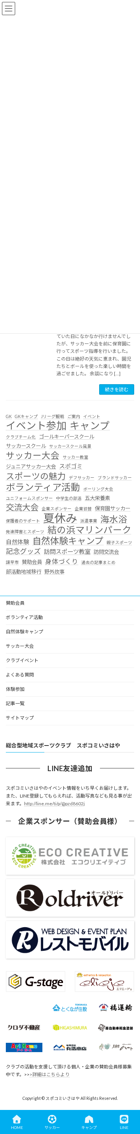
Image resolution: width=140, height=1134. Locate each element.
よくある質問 (20, 675)
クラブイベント (22, 660)
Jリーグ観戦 (52, 416)
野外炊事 (54, 572)
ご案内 (73, 416)
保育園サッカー (112, 508)
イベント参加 (36, 425)
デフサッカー (81, 477)
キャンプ (90, 425)
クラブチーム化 (21, 436)
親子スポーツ (119, 542)
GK (9, 416)
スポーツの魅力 (36, 476)
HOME (17, 1127)
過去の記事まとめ (98, 562)
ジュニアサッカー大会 (31, 466)
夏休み (60, 518)
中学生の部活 (69, 498)
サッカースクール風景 (70, 446)
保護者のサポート (23, 520)
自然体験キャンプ (67, 541)
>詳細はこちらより (50, 1074)
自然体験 (17, 541)
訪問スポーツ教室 (67, 551)
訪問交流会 (106, 552)
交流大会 (22, 507)
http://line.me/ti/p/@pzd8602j (54, 803)
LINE (124, 1127)
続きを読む (116, 389)
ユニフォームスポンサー (29, 498)
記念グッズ (23, 551)
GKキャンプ (26, 416)
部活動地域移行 (23, 572)
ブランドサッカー (115, 477)
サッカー (52, 1127)
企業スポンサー (57, 508)
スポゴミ (70, 466)
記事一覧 (15, 703)
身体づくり (61, 561)
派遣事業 (88, 520)
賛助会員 (32, 562)
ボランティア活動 (43, 487)
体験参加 (15, 689)
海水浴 (113, 519)
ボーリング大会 (98, 488)
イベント (91, 416)
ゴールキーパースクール (66, 436)
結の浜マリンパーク (89, 530)
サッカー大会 (33, 455)
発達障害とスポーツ (25, 531)
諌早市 (12, 562)
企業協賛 (83, 508)
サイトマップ (20, 718)
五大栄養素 (97, 498)
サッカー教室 (75, 456)
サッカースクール (26, 446)
